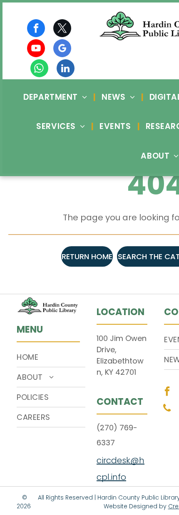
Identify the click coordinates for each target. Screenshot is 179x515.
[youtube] (36, 49)
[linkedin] (66, 69)
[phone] (167, 409)
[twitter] (62, 29)
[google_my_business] (62, 49)
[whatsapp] (39, 69)
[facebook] (36, 29)
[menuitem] (56, 97)
